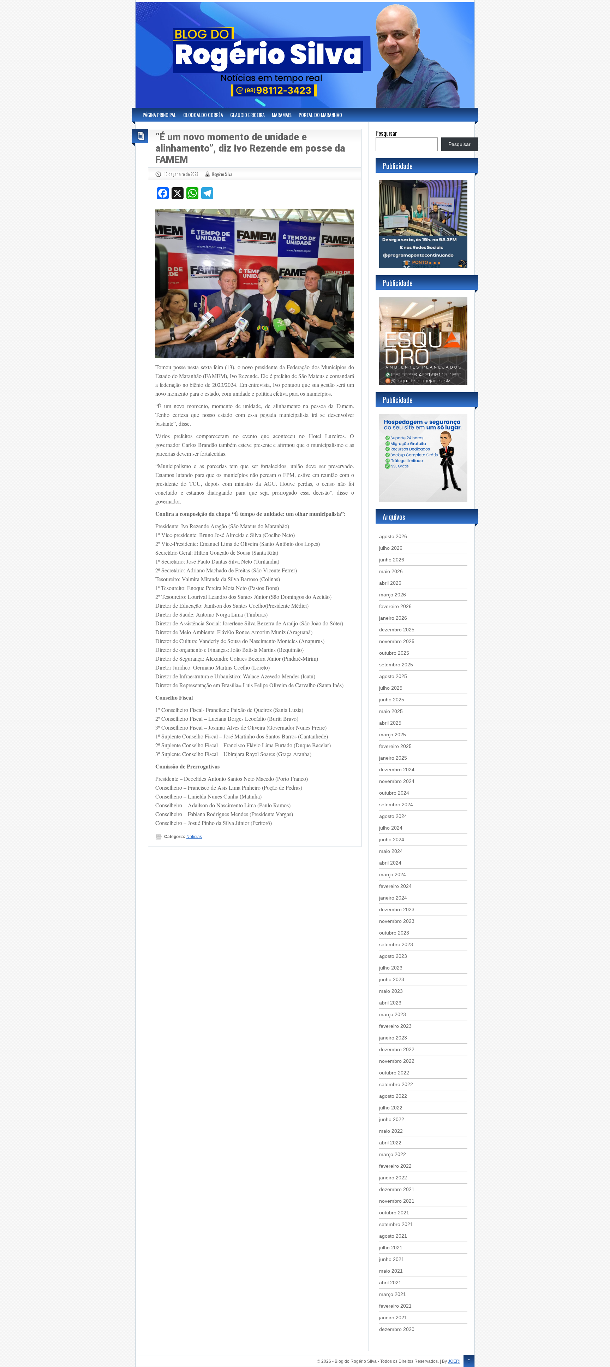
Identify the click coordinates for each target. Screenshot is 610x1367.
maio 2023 (391, 991)
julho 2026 (390, 548)
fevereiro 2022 (395, 1166)
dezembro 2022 (396, 1049)
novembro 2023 (396, 921)
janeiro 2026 (393, 618)
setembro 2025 (396, 664)
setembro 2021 (396, 1224)
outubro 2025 (394, 653)
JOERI (454, 1361)
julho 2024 (390, 828)
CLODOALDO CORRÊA (203, 114)
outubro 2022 (394, 1073)
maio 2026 (391, 571)
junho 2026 (391, 559)
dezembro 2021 (396, 1189)
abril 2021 (390, 1282)
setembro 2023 (396, 944)
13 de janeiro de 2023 (181, 174)
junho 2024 (391, 839)
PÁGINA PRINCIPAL (159, 114)
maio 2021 (391, 1271)
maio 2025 (391, 711)
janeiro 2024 (393, 898)
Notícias (194, 836)
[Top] (469, 1361)
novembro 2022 (396, 1061)
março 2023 (392, 1014)
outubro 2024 (394, 793)
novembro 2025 (396, 641)
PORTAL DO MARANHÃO (320, 114)
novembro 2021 (396, 1201)
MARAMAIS (282, 114)
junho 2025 (391, 699)
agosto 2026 (393, 536)
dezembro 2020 (396, 1329)
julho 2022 (390, 1107)
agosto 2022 (393, 1096)
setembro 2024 (396, 804)
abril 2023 (390, 1003)
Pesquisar (386, 133)
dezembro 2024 (396, 769)
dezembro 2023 (396, 909)
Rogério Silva (222, 174)
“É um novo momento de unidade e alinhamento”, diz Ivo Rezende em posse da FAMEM (250, 148)
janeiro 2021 (393, 1317)
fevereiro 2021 (395, 1306)
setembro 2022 (396, 1084)
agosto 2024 (393, 816)
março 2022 (392, 1154)
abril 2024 (390, 863)
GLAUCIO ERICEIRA (247, 114)
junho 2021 (391, 1259)
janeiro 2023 (393, 1038)
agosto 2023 (393, 956)
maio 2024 (391, 851)
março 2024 (392, 874)
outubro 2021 (394, 1212)
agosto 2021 (393, 1236)
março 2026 (392, 594)
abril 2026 (390, 583)
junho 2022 (391, 1119)
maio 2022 (391, 1131)
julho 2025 (390, 688)
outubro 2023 (394, 933)
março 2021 (392, 1294)
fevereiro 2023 (395, 1026)
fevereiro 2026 (395, 606)
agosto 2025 (393, 676)
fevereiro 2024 (395, 886)
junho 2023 (391, 979)
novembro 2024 (396, 781)
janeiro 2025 (393, 758)
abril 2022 (390, 1142)
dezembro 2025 (396, 629)
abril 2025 (390, 723)
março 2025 (392, 734)
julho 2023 (390, 968)
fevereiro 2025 (395, 746)
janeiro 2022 (393, 1177)
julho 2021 (390, 1247)
